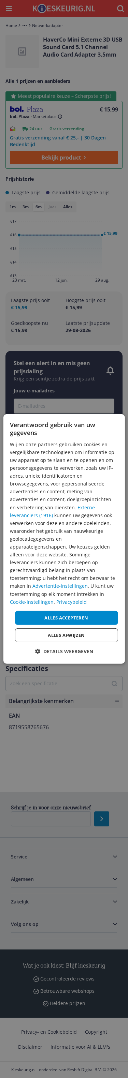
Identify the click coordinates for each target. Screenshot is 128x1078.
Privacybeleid (71, 601)
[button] (64, 651)
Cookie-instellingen (32, 601)
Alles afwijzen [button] (66, 635)
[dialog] (64, 539)
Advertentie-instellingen (60, 586)
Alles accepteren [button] (66, 618)
